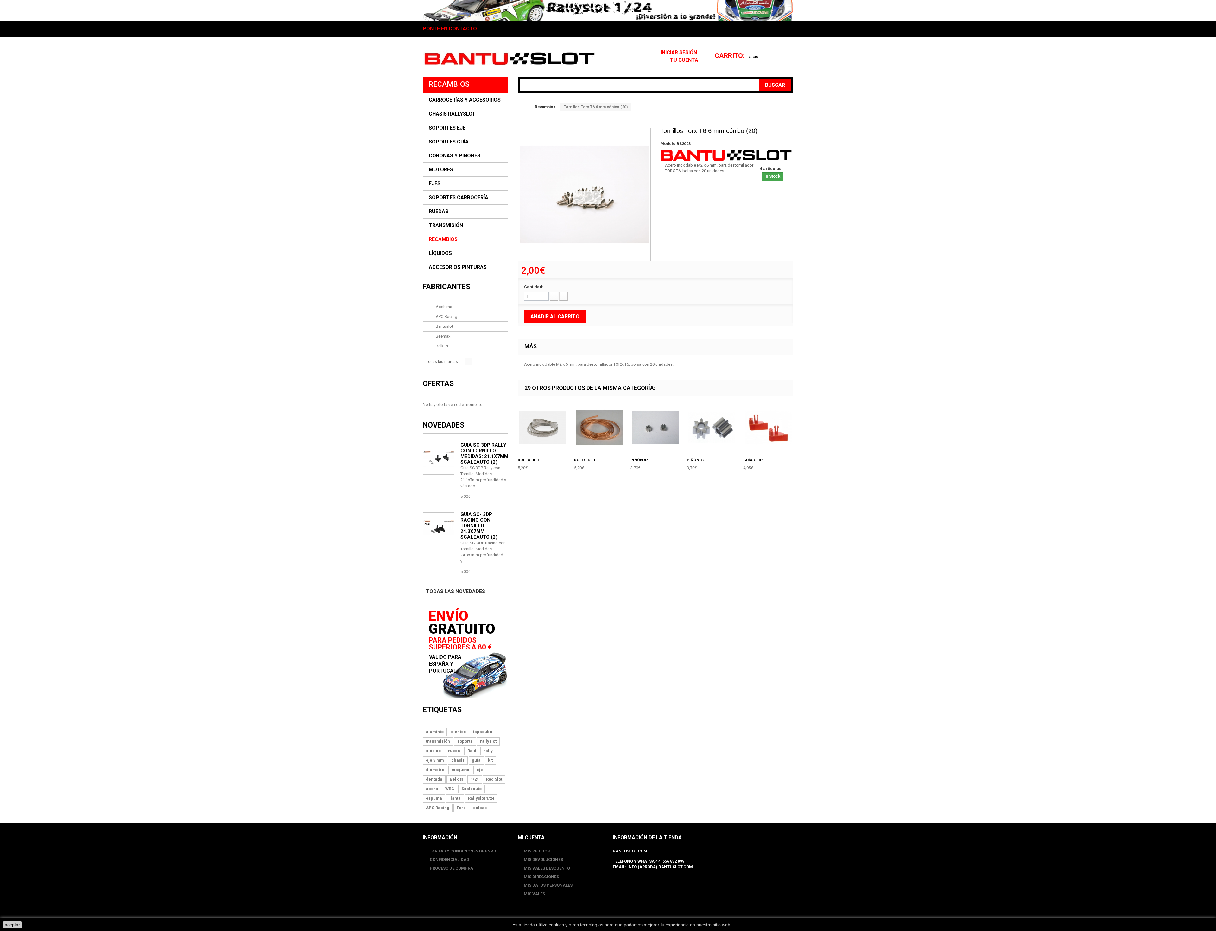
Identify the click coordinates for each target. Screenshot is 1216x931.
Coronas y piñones (454, 156)
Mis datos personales (548, 885)
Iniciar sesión (679, 52)
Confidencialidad (449, 859)
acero (432, 788)
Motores (441, 170)
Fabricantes (446, 286)
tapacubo (482, 731)
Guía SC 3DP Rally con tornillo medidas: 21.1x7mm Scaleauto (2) (484, 453)
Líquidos (440, 253)
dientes (458, 731)
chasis (458, 760)
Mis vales (534, 893)
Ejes (434, 184)
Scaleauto (471, 788)
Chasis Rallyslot (452, 114)
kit (490, 760)
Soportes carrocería (458, 197)
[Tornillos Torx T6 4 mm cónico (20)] (584, 194)
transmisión (438, 741)
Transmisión (446, 225)
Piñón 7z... (698, 460)
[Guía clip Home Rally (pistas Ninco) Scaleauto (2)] (768, 428)
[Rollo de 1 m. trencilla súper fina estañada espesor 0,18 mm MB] (543, 428)
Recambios (443, 239)
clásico (433, 750)
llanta (455, 798)
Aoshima (443, 306)
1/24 (475, 779)
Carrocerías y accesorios (465, 100)
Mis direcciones (541, 876)
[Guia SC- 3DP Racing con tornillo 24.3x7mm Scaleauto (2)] (438, 459)
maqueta (460, 769)
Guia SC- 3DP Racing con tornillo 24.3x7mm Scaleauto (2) (478, 525)
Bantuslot (444, 326)
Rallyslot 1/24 (481, 798)
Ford (461, 807)
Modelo (667, 143)
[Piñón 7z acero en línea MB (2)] (712, 428)
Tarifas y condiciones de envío (463, 851)
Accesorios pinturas (458, 267)
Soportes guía (449, 142)
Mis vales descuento (547, 868)
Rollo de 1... (530, 460)
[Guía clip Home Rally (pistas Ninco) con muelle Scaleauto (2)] (438, 528)
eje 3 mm (435, 760)
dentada (434, 779)
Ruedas (438, 211)
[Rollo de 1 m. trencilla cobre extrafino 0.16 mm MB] (599, 428)
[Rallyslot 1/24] (608, 10)
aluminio (435, 731)
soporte (465, 741)
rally (488, 750)
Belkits (441, 346)
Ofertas (438, 383)
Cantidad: (533, 286)
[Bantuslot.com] (509, 58)
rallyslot (488, 741)
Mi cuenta (531, 837)
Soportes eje (447, 128)
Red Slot (494, 779)
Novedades (443, 425)
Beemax (442, 336)
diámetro (435, 769)
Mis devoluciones (543, 859)
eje (480, 769)
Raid (471, 750)
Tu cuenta (684, 60)
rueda (454, 750)
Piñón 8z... (641, 460)
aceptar (12, 924)
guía (476, 760)
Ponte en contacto (450, 29)
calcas (480, 807)
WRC (449, 788)
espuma (434, 798)
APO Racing (446, 316)
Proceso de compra (451, 868)
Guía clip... (754, 460)
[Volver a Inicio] (524, 107)
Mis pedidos (537, 851)
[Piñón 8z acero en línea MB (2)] (655, 428)
